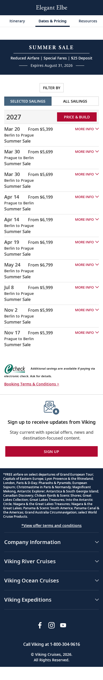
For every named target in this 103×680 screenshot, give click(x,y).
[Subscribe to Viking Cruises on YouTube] (63, 625)
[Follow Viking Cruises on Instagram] (51, 625)
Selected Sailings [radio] (27, 101)
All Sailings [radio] (75, 101)
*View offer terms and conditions (51, 525)
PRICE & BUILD (77, 116)
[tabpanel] (51, 214)
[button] (87, 129)
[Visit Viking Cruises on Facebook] (40, 625)
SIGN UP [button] (51, 451)
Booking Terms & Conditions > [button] (31, 383)
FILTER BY (51, 87)
